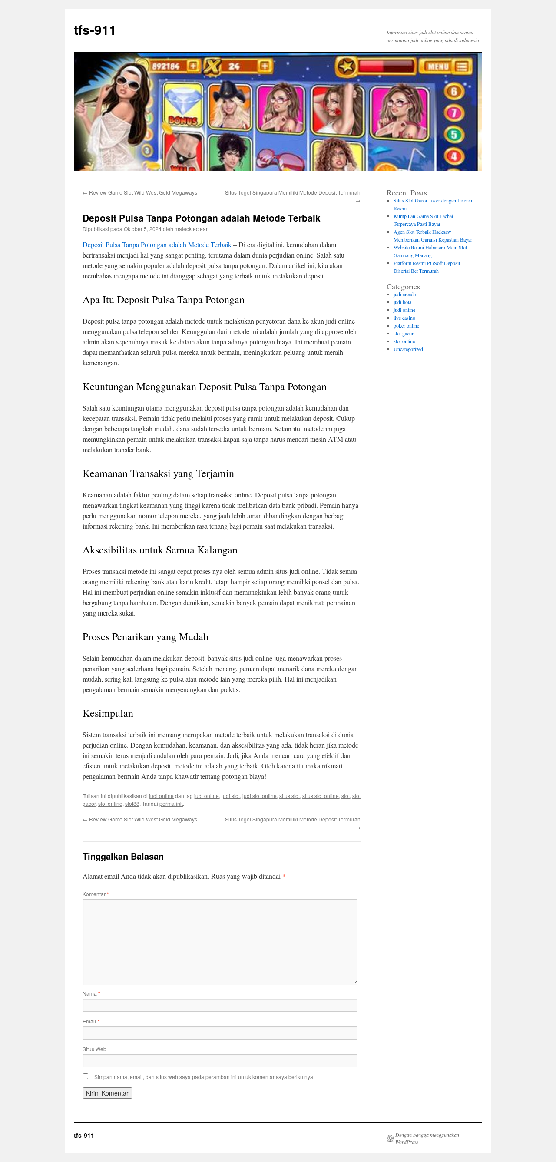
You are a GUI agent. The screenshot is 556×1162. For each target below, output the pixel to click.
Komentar (96, 893)
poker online (406, 325)
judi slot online (259, 795)
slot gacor (404, 333)
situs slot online (320, 795)
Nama (91, 993)
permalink (171, 803)
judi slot (231, 795)
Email (91, 1021)
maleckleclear (191, 228)
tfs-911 (95, 29)
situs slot (289, 795)
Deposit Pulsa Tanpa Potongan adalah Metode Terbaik (157, 244)
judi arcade (405, 294)
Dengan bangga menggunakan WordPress (427, 1138)
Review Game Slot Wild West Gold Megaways (140, 192)
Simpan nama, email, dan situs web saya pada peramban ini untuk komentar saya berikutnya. (204, 1076)
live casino (404, 317)
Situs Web (94, 1049)
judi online (161, 795)
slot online (110, 803)
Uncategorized (408, 348)
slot (345, 795)
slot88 (132, 803)
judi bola (402, 301)
